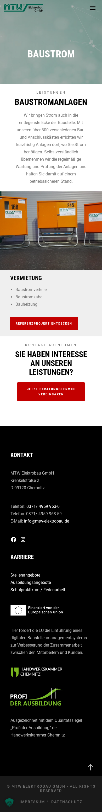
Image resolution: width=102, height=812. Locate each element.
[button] (9, 802)
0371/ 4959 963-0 (43, 506)
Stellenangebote (25, 575)
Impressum (32, 802)
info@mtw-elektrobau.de (46, 521)
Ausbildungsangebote (30, 582)
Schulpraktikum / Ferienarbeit (37, 589)
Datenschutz (66, 802)
